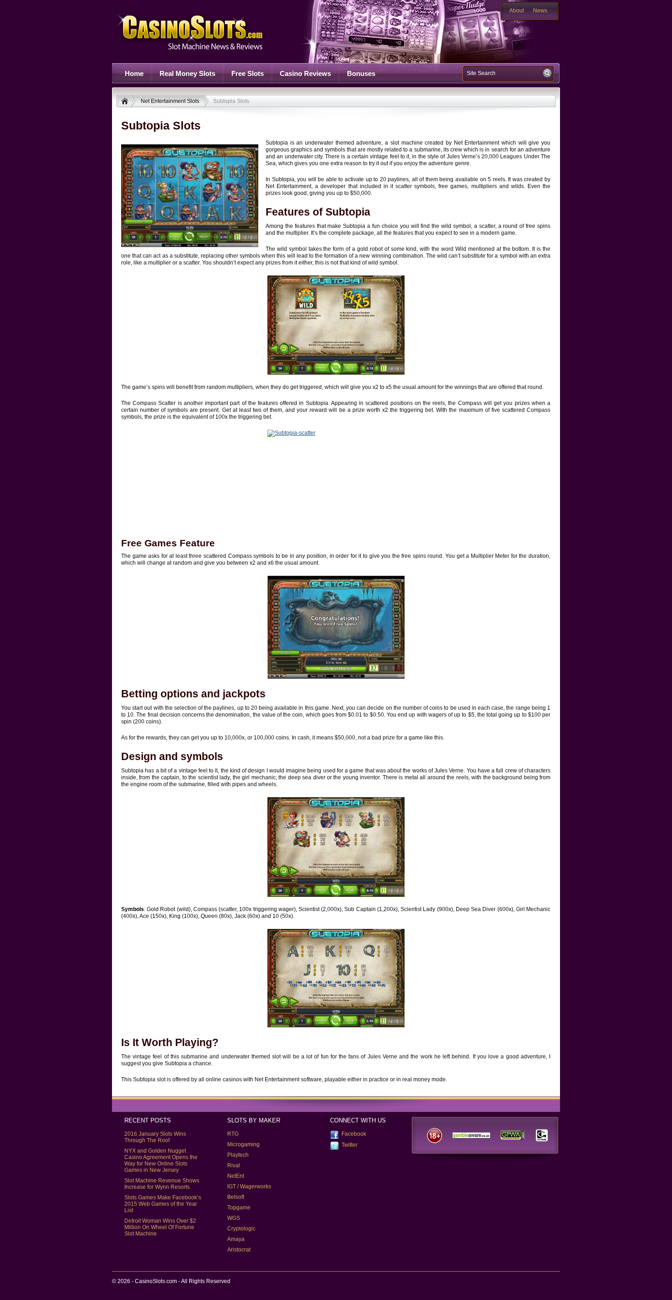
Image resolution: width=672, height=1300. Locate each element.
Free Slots (247, 73)
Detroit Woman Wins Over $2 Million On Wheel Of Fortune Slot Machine (160, 1227)
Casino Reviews (305, 73)
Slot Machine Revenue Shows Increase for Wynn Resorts (161, 1183)
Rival (233, 1165)
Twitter (349, 1145)
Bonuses (361, 73)
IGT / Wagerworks (249, 1186)
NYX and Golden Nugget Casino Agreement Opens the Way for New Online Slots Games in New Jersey (160, 1160)
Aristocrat (239, 1249)
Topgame (239, 1207)
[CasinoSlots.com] (126, 102)
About (516, 10)
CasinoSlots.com (206, 31)
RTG (233, 1134)
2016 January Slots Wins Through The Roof (155, 1137)
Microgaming (243, 1144)
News (540, 10)
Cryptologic (241, 1228)
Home (134, 73)
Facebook (353, 1134)
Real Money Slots (187, 73)
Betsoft (235, 1197)
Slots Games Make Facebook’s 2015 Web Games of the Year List (162, 1204)
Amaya (236, 1239)
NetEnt (235, 1176)
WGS (233, 1218)
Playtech (238, 1155)
